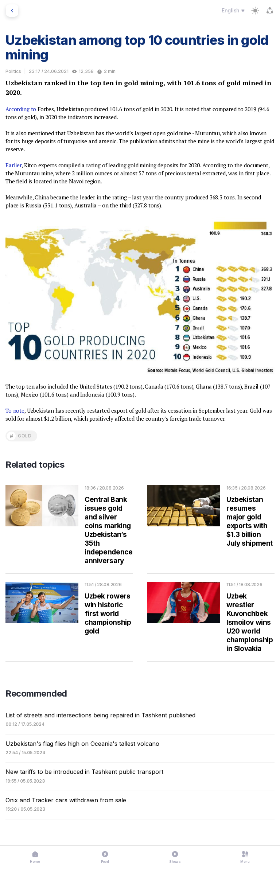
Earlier (13, 165)
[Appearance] (255, 10)
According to (20, 109)
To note (14, 410)
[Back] (12, 10)
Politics (13, 71)
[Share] (269, 10)
